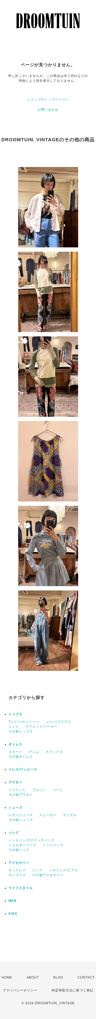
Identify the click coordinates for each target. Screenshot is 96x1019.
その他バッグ (19, 850)
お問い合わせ (48, 109)
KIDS (13, 914)
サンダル (70, 815)
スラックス (54, 752)
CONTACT (86, 977)
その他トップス (21, 731)
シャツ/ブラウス (58, 722)
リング (37, 870)
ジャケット (17, 790)
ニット (14, 726)
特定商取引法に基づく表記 (72, 990)
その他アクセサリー (47, 875)
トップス (15, 714)
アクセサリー (19, 863)
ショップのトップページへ (48, 99)
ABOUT (33, 977)
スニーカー (48, 815)
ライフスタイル (21, 888)
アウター (15, 782)
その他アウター (21, 795)
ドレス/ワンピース (23, 769)
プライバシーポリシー (20, 990)
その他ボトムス (21, 756)
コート (58, 790)
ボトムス (15, 744)
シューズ (15, 807)
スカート (15, 752)
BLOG (58, 977)
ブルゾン (39, 790)
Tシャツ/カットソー (24, 722)
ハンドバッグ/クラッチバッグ (32, 840)
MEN (13, 901)
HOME (7, 977)
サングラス (17, 875)
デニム (34, 752)
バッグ (14, 833)
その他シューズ (21, 820)
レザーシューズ (21, 815)
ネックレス (17, 870)
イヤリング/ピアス (63, 870)
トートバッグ (53, 845)
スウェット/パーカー (41, 726)
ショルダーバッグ (22, 845)
